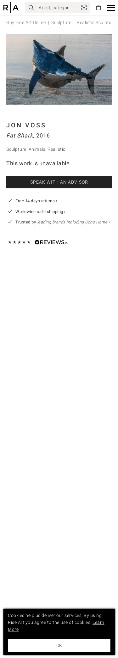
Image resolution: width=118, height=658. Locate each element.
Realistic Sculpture (96, 22)
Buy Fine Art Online (26, 22)
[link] (84, 7)
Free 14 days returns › (36, 200)
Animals (37, 149)
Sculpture (61, 22)
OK (59, 645)
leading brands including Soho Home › (73, 222)
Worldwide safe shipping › (40, 211)
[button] (111, 8)
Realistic (56, 149)
